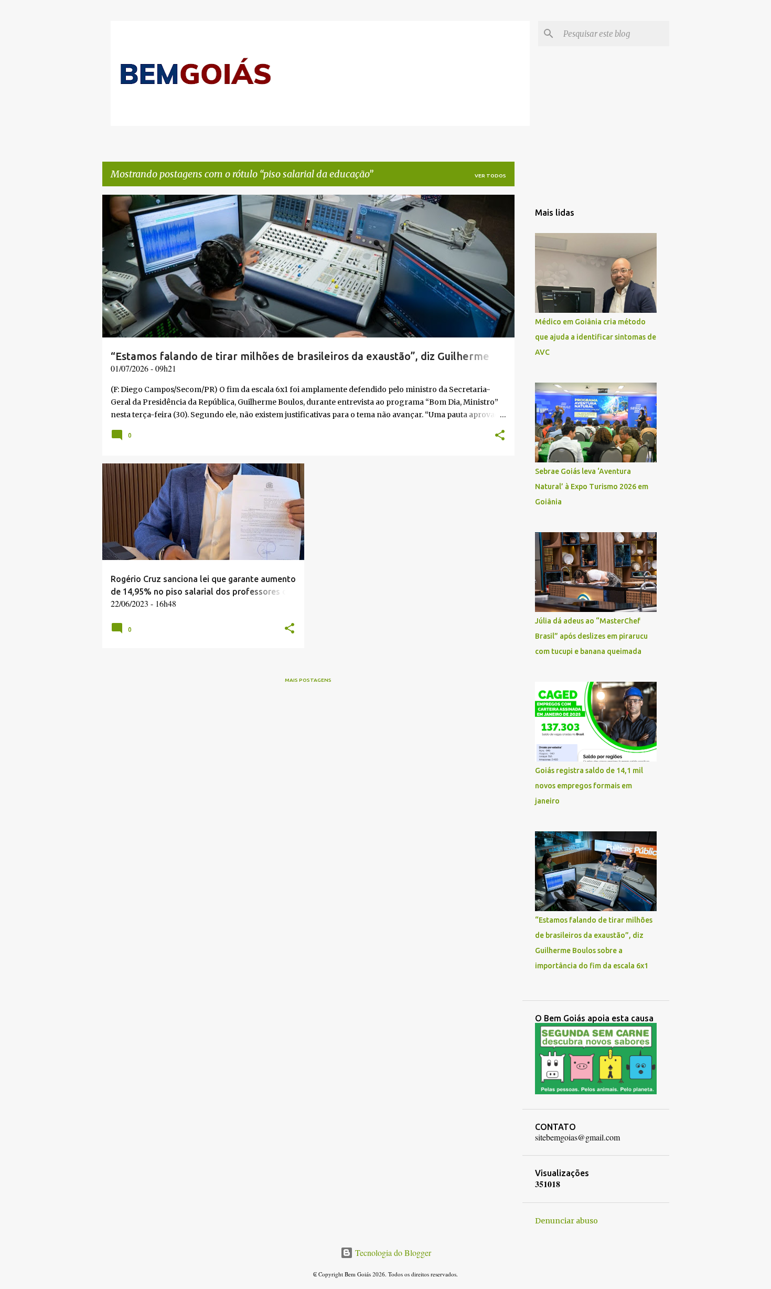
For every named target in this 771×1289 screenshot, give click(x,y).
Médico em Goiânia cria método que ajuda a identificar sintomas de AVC (595, 337)
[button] (500, 436)
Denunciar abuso (566, 1220)
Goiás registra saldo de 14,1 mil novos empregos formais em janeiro (589, 785)
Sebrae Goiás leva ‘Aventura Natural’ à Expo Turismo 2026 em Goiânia (591, 486)
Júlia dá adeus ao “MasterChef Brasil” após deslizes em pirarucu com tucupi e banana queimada (591, 636)
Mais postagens (308, 680)
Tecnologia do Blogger (392, 1252)
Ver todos (490, 175)
